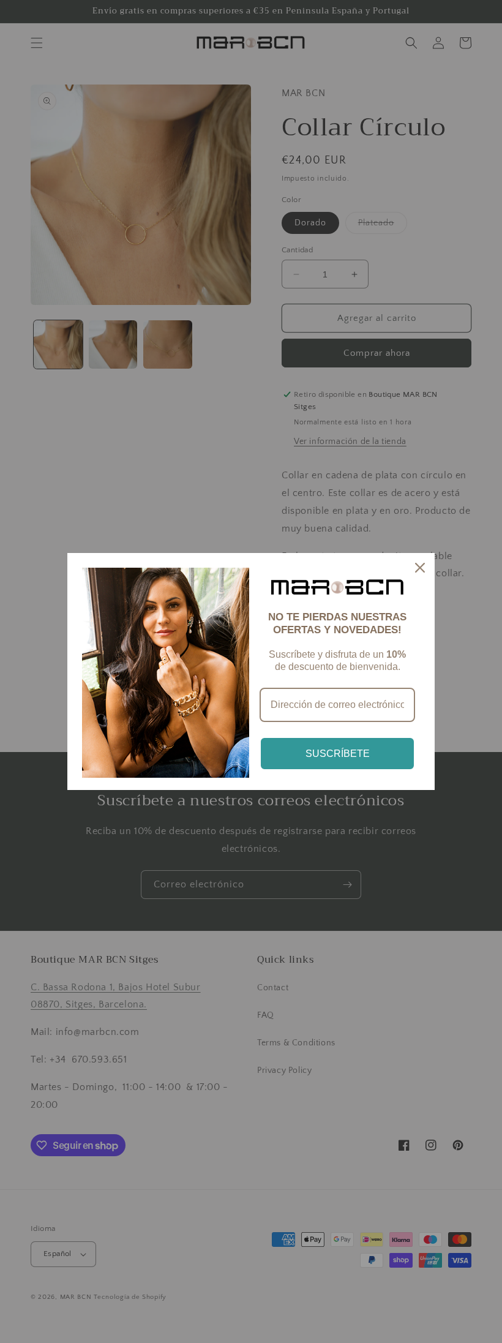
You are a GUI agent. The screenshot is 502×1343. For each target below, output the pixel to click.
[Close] (420, 567)
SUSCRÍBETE (337, 753)
